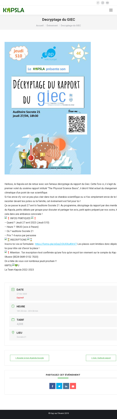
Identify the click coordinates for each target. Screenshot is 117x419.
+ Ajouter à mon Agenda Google (29, 358)
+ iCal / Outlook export (101, 358)
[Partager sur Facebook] (52, 386)
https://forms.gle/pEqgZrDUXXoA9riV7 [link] (56, 244)
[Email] (73, 386)
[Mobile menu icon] (111, 10)
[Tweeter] (59, 386)
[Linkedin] (66, 386)
